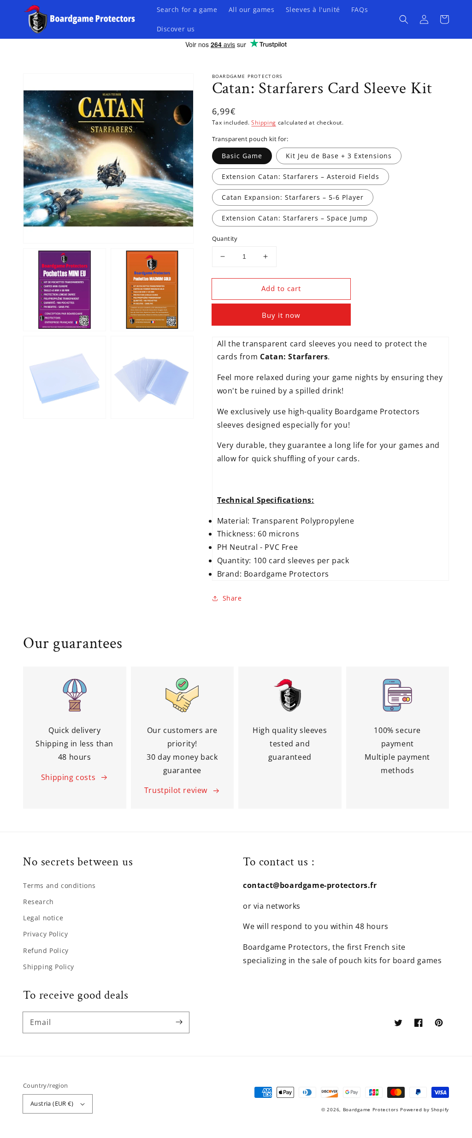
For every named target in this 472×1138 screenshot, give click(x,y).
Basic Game (242, 155)
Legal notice (43, 917)
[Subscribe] (179, 1022)
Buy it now (281, 315)
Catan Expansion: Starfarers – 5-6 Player (293, 197)
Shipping (263, 122)
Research (38, 901)
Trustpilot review (175, 790)
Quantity (225, 238)
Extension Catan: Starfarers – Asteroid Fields (300, 176)
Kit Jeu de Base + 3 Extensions (339, 155)
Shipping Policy (48, 966)
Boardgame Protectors (371, 1109)
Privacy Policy (45, 933)
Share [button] (232, 598)
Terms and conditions (59, 885)
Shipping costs (68, 777)
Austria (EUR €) (51, 1103)
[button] (404, 19)
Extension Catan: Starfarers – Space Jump (295, 218)
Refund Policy (46, 950)
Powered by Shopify (424, 1109)
